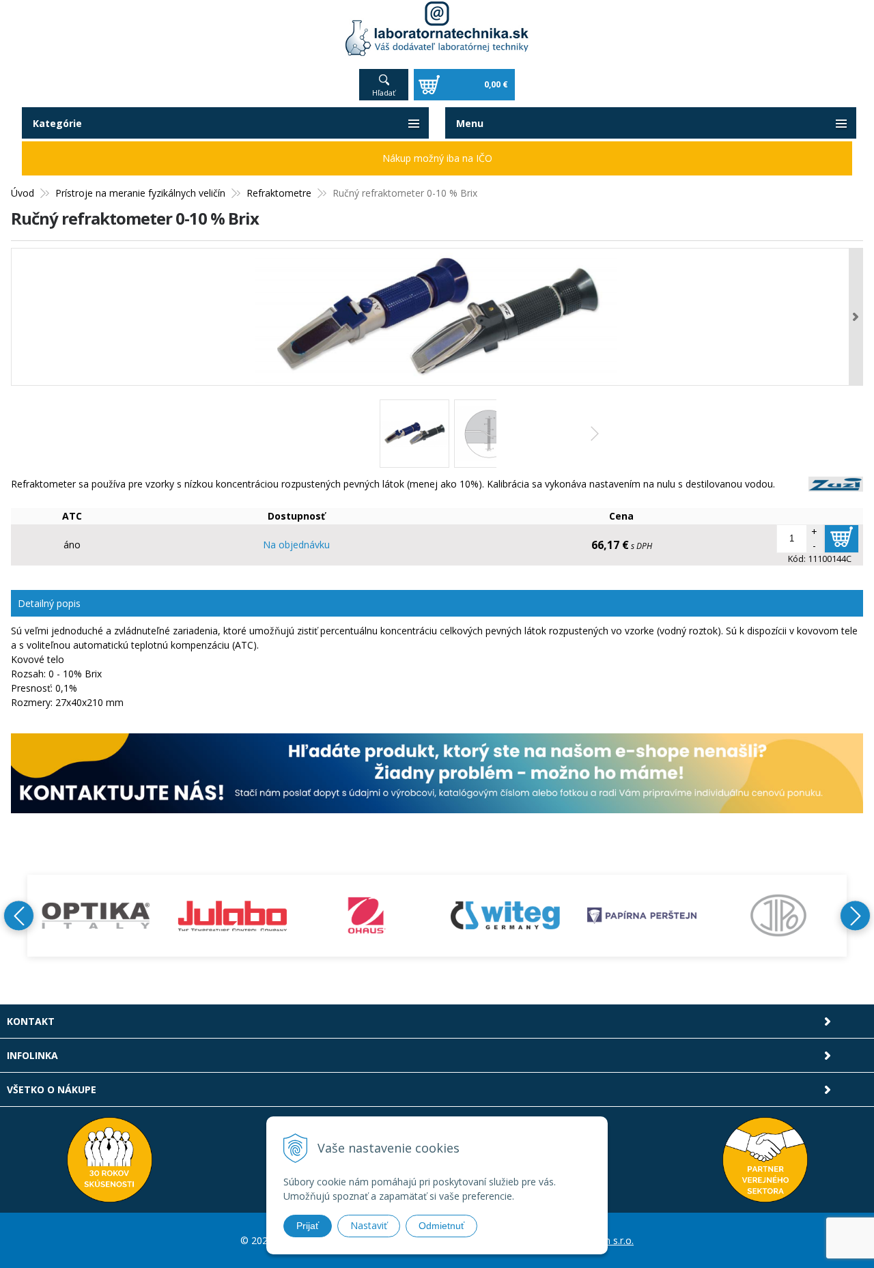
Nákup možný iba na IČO (437, 158)
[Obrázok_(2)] (489, 433)
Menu (469, 123)
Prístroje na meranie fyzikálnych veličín (140, 192)
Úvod (22, 192)
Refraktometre (278, 192)
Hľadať (383, 92)
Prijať (307, 1225)
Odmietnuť (441, 1225)
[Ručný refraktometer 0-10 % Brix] (436, 317)
